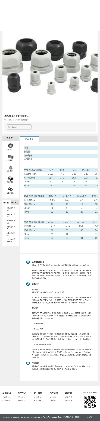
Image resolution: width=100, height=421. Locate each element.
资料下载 (21, 400)
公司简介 (37, 397)
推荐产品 (14, 203)
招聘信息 (53, 400)
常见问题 (21, 397)
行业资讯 (6, 400)
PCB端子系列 (11, 222)
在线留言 (68, 400)
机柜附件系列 (11, 228)
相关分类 (6, 203)
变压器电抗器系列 (11, 240)
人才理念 (53, 397)
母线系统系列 (11, 234)
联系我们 (15, 127)
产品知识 (6, 397)
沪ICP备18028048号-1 (51, 417)
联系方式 (68, 397)
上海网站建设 (68, 417)
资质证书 (37, 400)
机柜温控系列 (11, 215)
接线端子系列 (11, 209)
